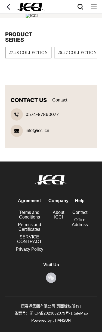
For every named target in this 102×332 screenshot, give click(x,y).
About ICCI (58, 215)
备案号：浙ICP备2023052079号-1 (43, 313)
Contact (79, 212)
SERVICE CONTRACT (29, 239)
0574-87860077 (42, 114)
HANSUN (63, 320)
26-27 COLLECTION (77, 52)
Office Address (80, 222)
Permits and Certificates (29, 227)
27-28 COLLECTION (28, 52)
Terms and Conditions (29, 215)
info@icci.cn (37, 130)
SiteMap (81, 313)
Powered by (41, 320)
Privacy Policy (29, 249)
